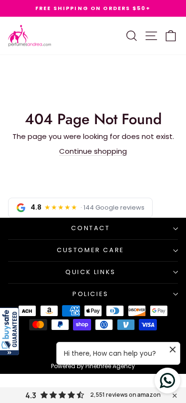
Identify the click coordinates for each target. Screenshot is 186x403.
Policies (90, 293)
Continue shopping (93, 151)
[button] (9, 331)
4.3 (30, 395)
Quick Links (90, 271)
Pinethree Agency (110, 366)
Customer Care (90, 250)
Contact (90, 228)
